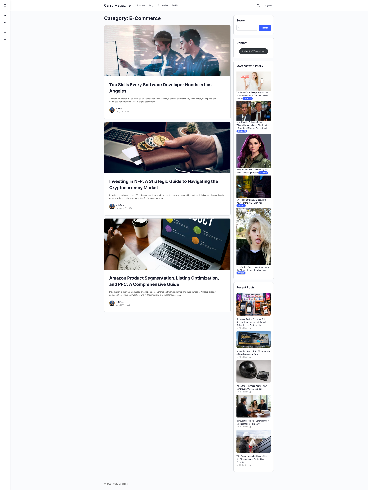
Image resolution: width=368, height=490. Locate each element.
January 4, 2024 (124, 305)
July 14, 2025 (122, 111)
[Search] (258, 5)
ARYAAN (120, 108)
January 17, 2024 (124, 208)
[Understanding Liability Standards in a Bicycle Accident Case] (253, 339)
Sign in (268, 5)
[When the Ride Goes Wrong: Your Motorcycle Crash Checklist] (253, 371)
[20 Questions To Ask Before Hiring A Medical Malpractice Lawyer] (253, 406)
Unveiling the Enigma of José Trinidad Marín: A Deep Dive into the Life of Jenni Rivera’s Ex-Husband (252, 125)
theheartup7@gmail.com (253, 51)
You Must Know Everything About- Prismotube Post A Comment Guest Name (252, 95)
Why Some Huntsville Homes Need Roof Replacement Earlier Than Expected (252, 459)
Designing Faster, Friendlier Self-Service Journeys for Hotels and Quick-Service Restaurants (251, 322)
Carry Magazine (117, 5)
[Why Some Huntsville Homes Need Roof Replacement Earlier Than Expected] (253, 441)
